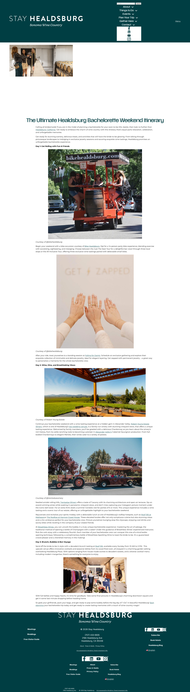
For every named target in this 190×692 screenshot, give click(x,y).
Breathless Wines (46, 527)
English (151, 650)
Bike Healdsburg (92, 246)
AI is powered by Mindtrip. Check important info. (92, 650)
